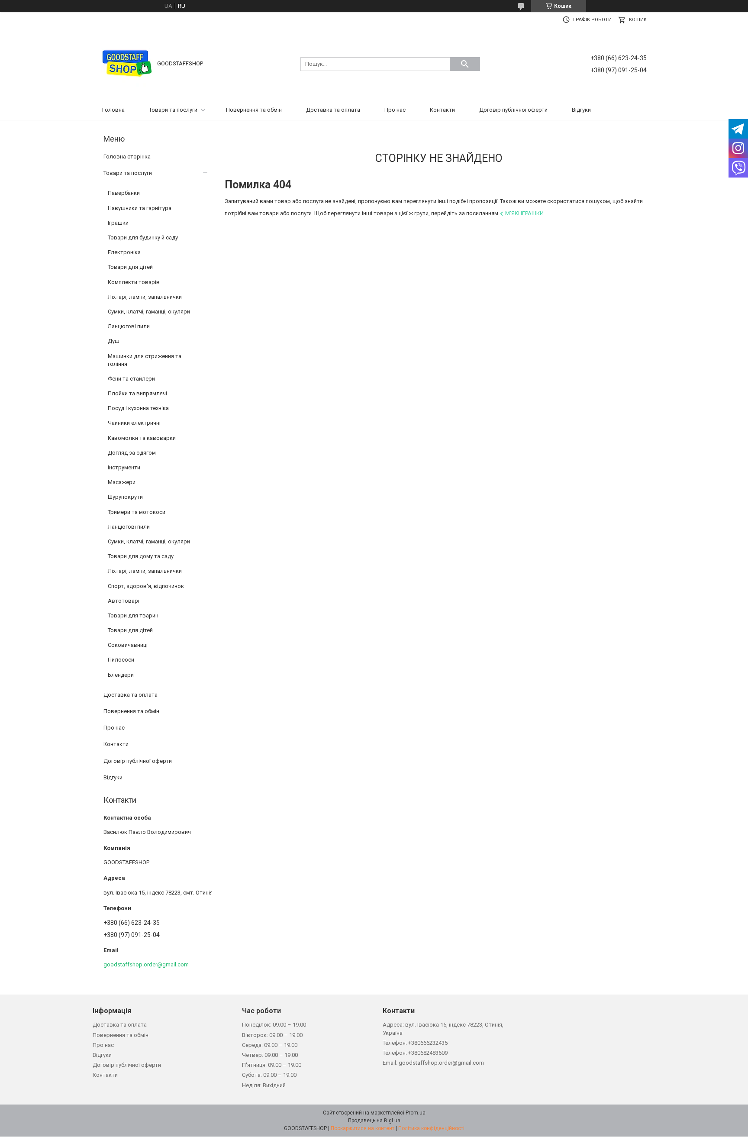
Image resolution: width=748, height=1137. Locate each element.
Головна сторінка (127, 156)
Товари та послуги (173, 110)
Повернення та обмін (254, 110)
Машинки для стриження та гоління (144, 360)
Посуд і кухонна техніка (138, 408)
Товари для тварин (133, 615)
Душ (113, 341)
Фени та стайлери (131, 378)
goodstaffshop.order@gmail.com (146, 964)
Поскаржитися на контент (362, 1128)
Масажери (121, 482)
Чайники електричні (134, 423)
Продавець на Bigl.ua (374, 1121)
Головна (113, 110)
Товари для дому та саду (141, 556)
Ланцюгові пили (129, 326)
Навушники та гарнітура (139, 208)
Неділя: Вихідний (264, 1085)
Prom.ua (416, 1113)
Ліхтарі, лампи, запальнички (145, 297)
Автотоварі (123, 601)
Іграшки (118, 223)
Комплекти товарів (134, 282)
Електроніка (124, 252)
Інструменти (124, 467)
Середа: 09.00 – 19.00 (269, 1045)
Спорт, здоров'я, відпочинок (146, 586)
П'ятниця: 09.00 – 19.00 (271, 1065)
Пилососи (121, 659)
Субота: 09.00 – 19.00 (269, 1075)
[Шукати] (465, 64)
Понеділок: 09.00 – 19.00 (274, 1024)
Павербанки (124, 193)
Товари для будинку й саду (143, 237)
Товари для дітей (130, 267)
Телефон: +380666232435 (415, 1043)
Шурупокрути (125, 497)
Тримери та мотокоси (136, 512)
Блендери (121, 675)
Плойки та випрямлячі (137, 393)
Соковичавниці (128, 645)
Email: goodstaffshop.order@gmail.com (433, 1062)
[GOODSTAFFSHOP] (127, 63)
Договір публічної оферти (513, 110)
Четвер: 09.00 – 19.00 (270, 1055)
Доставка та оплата (333, 110)
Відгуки (581, 110)
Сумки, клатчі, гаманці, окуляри (149, 311)
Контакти (442, 110)
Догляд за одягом (132, 452)
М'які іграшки (524, 213)
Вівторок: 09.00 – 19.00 (272, 1035)
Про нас (395, 110)
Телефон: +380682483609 (415, 1053)
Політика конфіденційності (431, 1128)
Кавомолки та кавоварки (142, 438)
